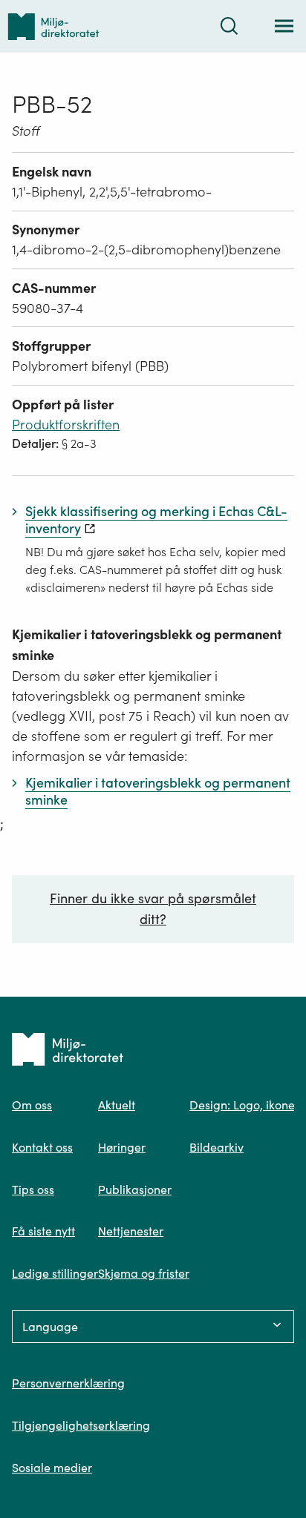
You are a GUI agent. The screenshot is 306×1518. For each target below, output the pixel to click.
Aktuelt (116, 1105)
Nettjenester (130, 1231)
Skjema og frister (143, 1273)
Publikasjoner (135, 1189)
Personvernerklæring (68, 1383)
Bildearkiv (216, 1147)
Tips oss (33, 1189)
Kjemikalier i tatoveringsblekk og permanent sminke (146, 645)
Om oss (32, 1105)
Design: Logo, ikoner (244, 1105)
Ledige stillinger (55, 1273)
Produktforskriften (66, 424)
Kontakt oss (42, 1147)
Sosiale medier (52, 1467)
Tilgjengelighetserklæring (81, 1425)
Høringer (122, 1147)
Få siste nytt (43, 1231)
